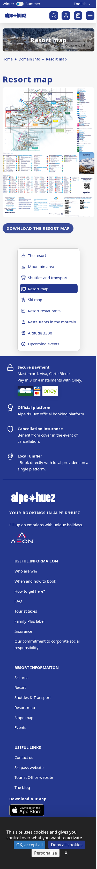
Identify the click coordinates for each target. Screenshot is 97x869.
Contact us (23, 757)
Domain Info (29, 59)
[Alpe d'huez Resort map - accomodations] (48, 184)
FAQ (18, 601)
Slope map (23, 717)
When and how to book (35, 581)
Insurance (23, 631)
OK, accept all (29, 845)
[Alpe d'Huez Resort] (48, 119)
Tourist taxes (25, 611)
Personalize (45, 853)
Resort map (24, 707)
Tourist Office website (33, 777)
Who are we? (26, 571)
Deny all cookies (67, 845)
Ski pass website (28, 767)
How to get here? (29, 591)
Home (8, 59)
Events (20, 727)
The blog (22, 787)
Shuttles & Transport (32, 697)
